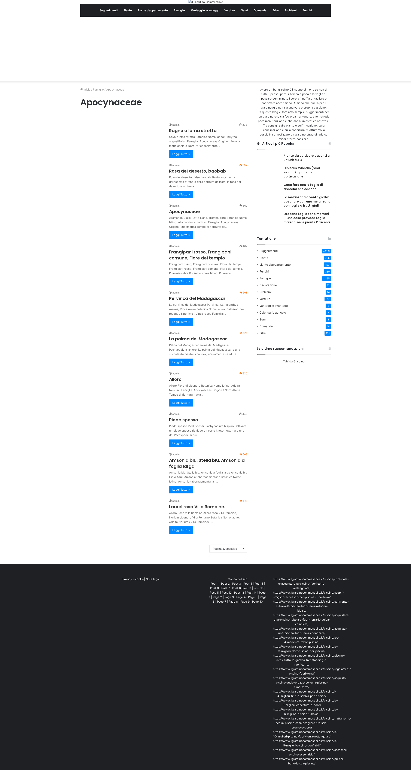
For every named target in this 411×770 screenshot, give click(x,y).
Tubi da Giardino (294, 361)
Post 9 (247, 588)
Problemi (290, 10)
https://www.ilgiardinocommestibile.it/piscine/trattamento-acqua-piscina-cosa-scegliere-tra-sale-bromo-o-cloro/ (312, 723)
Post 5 (259, 583)
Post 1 (214, 583)
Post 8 (236, 588)
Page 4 (241, 597)
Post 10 (259, 588)
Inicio (87, 89)
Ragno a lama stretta (193, 131)
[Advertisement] (205, 49)
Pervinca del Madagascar (197, 298)
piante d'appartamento (275, 264)
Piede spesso (183, 420)
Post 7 (225, 588)
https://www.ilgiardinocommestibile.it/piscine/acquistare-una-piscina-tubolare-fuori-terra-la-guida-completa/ (311, 619)
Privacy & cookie (133, 579)
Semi (244, 10)
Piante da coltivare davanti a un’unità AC (307, 157)
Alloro (175, 379)
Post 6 (214, 588)
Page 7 (221, 601)
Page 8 (233, 601)
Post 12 (227, 592)
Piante (128, 10)
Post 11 (214, 592)
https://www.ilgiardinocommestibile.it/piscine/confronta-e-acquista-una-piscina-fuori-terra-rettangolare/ (311, 583)
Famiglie (179, 10)
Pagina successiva (225, 548)
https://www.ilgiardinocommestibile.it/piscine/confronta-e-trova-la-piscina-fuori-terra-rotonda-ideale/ (311, 606)
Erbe (276, 10)
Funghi (307, 10)
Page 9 (245, 601)
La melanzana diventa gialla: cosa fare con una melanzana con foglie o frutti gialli (307, 201)
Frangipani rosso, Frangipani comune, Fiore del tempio (200, 255)
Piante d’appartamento (153, 10)
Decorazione (268, 285)
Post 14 (251, 592)
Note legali (153, 579)
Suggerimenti (109, 10)
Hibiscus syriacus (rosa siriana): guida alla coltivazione (302, 172)
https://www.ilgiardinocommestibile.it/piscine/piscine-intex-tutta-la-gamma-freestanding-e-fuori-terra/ (309, 660)
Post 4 (247, 583)
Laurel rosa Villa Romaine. (197, 507)
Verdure (229, 10)
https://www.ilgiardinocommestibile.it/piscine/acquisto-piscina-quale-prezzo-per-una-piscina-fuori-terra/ (310, 682)
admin (176, 124)
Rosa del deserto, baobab (197, 171)
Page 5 (252, 597)
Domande (260, 10)
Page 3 (229, 597)
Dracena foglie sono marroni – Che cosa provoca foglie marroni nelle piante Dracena (307, 218)
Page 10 (257, 601)
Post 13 (239, 592)
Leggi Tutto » (181, 154)
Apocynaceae (184, 211)
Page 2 (217, 597)
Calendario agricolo (272, 312)
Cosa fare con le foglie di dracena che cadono (303, 187)
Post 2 (225, 583)
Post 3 (236, 583)
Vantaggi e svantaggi (204, 10)
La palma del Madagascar (198, 339)
